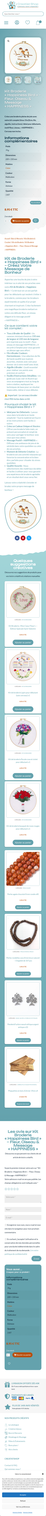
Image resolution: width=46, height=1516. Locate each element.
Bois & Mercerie (17, 239)
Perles (31, 951)
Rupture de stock (23, 1104)
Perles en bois (24, 951)
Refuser (23, 1501)
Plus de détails (35, 202)
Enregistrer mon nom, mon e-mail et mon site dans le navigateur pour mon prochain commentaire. (23, 1228)
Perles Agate (26, 888)
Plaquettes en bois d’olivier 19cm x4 (23, 1091)
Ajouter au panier (22, 221)
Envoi (36, 1258)
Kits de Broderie (18, 242)
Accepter (23, 1495)
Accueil (7, 239)
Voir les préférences (23, 1507)
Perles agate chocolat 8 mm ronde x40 (23, 894)
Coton (8, 168)
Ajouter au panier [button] (23, 642)
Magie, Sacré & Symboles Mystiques (26, 1018)
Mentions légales (17, 1512)
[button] (43, 1474)
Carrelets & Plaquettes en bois (26, 1084)
